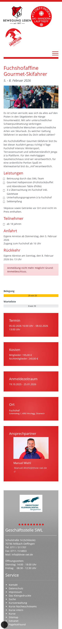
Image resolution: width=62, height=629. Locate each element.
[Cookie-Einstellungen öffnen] (4, 624)
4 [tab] (28, 524)
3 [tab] (25, 524)
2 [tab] (22, 524)
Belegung (9, 291)
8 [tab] (40, 524)
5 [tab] (31, 524)
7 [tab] (37, 524)
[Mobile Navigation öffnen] (55, 53)
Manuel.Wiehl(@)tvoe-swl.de (30, 468)
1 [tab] (19, 524)
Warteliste (10, 301)
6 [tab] (34, 524)
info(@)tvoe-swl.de (22, 554)
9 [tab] (43, 524)
